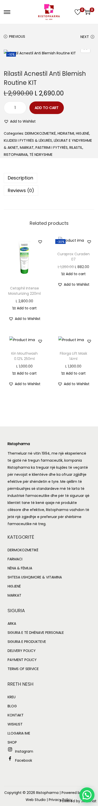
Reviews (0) (21, 190)
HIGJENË (82, 133)
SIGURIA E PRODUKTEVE (27, 641)
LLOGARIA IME (19, 733)
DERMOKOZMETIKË (40, 133)
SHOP (12, 742)
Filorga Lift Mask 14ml (73, 356)
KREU (12, 697)
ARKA (12, 623)
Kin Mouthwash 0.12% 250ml (24, 356)
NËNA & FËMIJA (20, 568)
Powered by (78, 800)
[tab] (49, 178)
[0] (78, 12)
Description (20, 178)
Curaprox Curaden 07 (73, 256)
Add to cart (47, 107)
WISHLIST (15, 724)
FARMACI (15, 559)
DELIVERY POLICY (22, 650)
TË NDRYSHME (41, 154)
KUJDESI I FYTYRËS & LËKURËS (28, 140)
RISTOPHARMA (16, 154)
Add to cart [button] (27, 308)
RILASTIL (75, 147)
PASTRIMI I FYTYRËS (51, 147)
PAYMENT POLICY (22, 659)
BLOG (12, 706)
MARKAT (27, 147)
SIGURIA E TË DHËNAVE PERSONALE (36, 632)
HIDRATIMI (66, 133)
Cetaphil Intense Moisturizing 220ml (24, 291)
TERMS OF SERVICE (23, 668)
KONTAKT (16, 715)
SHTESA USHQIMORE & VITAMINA (35, 577)
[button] (20, 121)
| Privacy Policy (59, 799)
